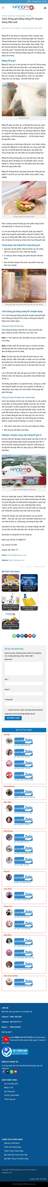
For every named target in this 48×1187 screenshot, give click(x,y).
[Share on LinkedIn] (34, 636)
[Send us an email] (7, 1072)
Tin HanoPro (20, 16)
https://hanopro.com (16, 560)
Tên (6, 679)
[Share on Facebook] (18, 636)
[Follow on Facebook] (3, 1072)
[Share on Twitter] (22, 636)
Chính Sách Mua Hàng (12, 1147)
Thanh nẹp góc (9, 1099)
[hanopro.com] (24, 7)
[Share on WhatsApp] (14, 636)
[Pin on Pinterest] (30, 636)
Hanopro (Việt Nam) (35, 28)
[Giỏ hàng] (45, 7)
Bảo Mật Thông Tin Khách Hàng (16, 1159)
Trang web (9, 699)
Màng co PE (8, 1087)
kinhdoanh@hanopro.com (16, 555)
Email (7, 689)
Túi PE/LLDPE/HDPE (11, 1095)
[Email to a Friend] (26, 636)
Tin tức (28, 16)
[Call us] (11, 1072)
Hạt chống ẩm (9, 1091)
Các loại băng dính (11, 1084)
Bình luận (9, 659)
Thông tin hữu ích (8, 16)
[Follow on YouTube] (15, 1072)
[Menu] (3, 7)
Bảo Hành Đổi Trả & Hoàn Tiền (15, 1155)
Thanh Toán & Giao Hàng (13, 1151)
